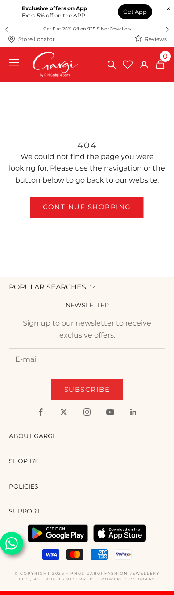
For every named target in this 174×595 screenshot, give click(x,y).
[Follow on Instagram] (87, 412)
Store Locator (36, 39)
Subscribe (87, 389)
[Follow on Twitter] (63, 412)
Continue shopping (87, 207)
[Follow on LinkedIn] (133, 412)
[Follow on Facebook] (40, 412)
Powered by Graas (128, 579)
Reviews (156, 39)
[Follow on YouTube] (110, 412)
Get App (135, 11)
